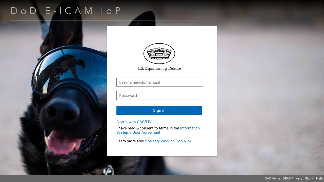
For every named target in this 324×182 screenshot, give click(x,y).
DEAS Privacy (292, 178)
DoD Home (272, 178)
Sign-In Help (314, 178)
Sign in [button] (159, 110)
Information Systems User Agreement (158, 130)
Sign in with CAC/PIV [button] (134, 122)
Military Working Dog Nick (169, 141)
